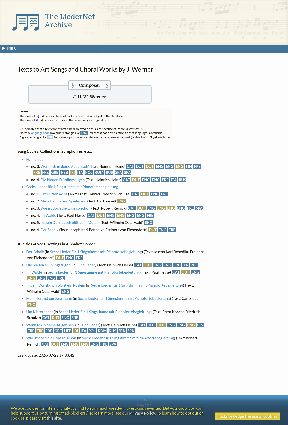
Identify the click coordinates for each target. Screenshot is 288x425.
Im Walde (48, 215)
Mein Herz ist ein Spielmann (63, 201)
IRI (72, 172)
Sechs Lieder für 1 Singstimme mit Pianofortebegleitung (72, 186)
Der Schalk (49, 229)
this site (54, 417)
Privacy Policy (142, 412)
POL (88, 172)
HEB (64, 172)
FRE (197, 166)
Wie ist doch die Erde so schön (66, 208)
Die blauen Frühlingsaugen (63, 179)
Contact (144, 400)
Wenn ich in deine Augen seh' (65, 166)
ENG (160, 166)
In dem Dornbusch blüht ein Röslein (70, 222)
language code (40, 133)
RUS (109, 172)
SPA (118, 172)
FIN (189, 166)
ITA (80, 172)
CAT (130, 166)
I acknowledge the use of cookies (247, 416)
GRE (54, 172)
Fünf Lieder (35, 159)
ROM (99, 172)
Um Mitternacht (54, 194)
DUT (140, 166)
